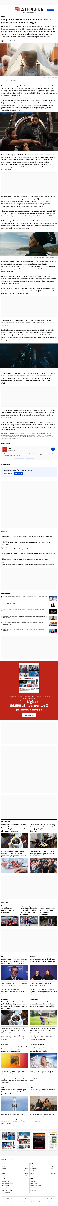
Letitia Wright (15, 435)
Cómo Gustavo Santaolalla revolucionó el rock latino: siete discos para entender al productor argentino (23, 623)
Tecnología (4, 1044)
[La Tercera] (8, 1150)
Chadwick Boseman (6, 435)
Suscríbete (19, 473)
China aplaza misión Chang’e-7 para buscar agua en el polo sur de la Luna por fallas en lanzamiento (26, 543)
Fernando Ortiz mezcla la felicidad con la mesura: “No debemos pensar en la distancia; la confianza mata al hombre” (43, 1038)
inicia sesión (8, 473)
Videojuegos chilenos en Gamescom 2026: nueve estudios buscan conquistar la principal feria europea (14, 1080)
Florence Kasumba (46, 435)
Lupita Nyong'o (23, 435)
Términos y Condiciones (19, 458)
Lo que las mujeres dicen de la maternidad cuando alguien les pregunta (42, 1115)
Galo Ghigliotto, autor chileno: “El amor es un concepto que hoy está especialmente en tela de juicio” (25, 616)
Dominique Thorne (6, 436)
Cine (8, 433)
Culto (3, 16)
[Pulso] (24, 1150)
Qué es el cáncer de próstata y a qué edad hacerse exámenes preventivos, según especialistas (13, 854)
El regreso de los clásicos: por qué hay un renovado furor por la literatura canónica (23, 609)
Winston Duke (37, 435)
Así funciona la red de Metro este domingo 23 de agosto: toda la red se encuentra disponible (47, 910)
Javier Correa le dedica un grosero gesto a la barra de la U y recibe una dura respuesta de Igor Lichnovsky (42, 1030)
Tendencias (4, 999)
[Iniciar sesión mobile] (56, 10)
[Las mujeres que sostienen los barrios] (43, 1103)
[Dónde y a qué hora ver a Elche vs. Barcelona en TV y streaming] (10, 921)
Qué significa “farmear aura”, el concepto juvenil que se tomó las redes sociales (42, 854)
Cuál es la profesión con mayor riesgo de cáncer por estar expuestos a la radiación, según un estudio (13, 1030)
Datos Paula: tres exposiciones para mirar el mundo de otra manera (42, 1121)
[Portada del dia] (29, 692)
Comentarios (13, 80)
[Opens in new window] (39, 1150)
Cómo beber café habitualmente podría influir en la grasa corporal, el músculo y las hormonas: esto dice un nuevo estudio (14, 828)
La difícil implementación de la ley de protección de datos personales (40, 984)
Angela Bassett (49, 436)
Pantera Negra (4, 438)
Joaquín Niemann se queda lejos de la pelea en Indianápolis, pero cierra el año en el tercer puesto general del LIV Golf (43, 1005)
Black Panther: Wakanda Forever (18, 433)
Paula (31, 1087)
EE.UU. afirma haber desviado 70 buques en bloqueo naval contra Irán (21, 549)
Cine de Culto (19, 438)
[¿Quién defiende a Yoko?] (53, 605)
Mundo (3, 1087)
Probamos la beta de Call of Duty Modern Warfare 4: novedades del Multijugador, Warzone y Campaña (43, 828)
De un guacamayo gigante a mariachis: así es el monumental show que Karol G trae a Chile (25, 596)
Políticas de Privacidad (30, 458)
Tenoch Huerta (22, 436)
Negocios (33, 956)
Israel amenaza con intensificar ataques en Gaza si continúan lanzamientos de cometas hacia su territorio (28, 554)
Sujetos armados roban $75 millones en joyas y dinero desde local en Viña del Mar (25, 559)
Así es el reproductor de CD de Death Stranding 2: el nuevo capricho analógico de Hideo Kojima (28, 564)
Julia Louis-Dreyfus (40, 436)
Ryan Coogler (49, 433)
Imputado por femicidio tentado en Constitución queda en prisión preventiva (12, 990)
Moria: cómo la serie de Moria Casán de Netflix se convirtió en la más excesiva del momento (23, 629)
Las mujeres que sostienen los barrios (43, 1089)
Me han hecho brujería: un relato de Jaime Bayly (42, 1080)
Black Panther (12, 438)
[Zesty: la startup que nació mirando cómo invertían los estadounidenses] (43, 972)
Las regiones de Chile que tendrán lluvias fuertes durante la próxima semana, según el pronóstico (13, 1038)
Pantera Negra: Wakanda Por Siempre (36, 433)
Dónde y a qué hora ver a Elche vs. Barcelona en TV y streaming (8, 909)
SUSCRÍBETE (29, 715)
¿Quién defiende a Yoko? (9, 603)
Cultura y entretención (37, 1044)
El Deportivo (34, 999)
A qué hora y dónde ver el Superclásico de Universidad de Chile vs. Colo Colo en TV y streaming (28, 910)
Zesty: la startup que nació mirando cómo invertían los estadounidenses (42, 960)
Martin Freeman (31, 436)
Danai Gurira (30, 435)
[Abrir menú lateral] (2, 10)
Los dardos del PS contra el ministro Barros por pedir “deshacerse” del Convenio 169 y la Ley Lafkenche (27, 537)
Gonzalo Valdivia (11, 41)
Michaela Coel (14, 436)
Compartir (5, 80)
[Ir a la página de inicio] (29, 9)
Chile (2, 956)
